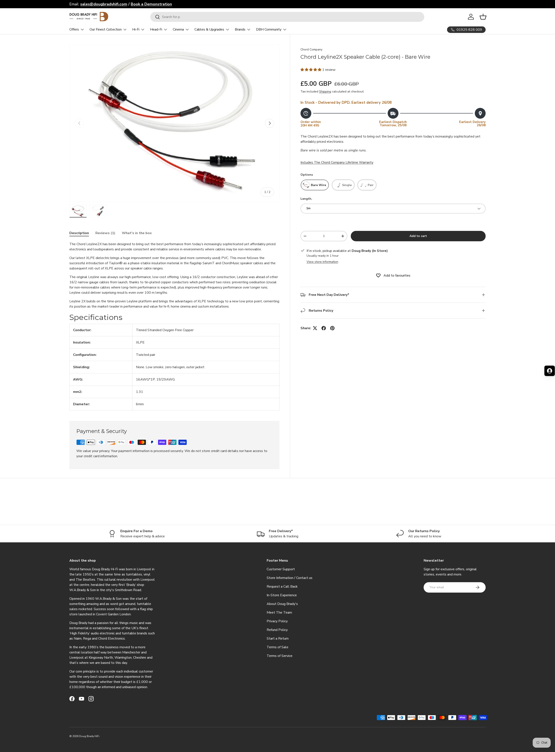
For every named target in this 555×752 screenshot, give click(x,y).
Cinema (178, 29)
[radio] (314, 185)
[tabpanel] (174, 325)
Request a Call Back (282, 586)
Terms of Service (279, 655)
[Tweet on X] (315, 328)
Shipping (325, 91)
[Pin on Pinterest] (332, 328)
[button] (311, 69)
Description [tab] (79, 233)
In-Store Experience (282, 595)
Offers (74, 29)
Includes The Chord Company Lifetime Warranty (336, 162)
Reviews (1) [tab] (105, 233)
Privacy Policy (277, 621)
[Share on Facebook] (323, 328)
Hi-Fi (135, 29)
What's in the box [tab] (137, 233)
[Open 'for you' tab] (549, 371)
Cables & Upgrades (209, 29)
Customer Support (281, 569)
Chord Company (311, 49)
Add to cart (418, 236)
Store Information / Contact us (289, 577)
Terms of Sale (277, 647)
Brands (240, 29)
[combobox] (287, 17)
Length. (306, 199)
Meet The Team (279, 612)
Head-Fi (156, 29)
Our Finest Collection (106, 29)
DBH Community (268, 29)
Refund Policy (277, 629)
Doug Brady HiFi (89, 736)
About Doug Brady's (282, 603)
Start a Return (278, 638)
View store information (322, 262)
